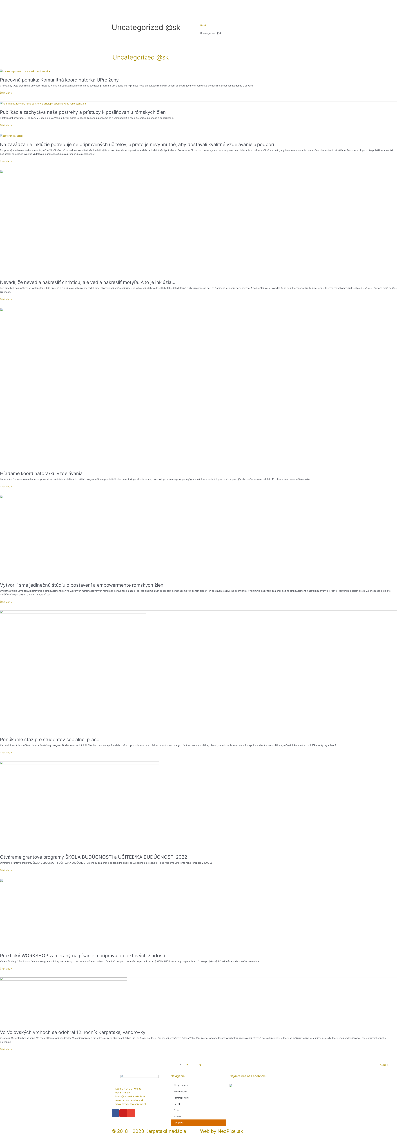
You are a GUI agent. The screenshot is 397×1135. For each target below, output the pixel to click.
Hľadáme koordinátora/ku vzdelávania (41, 473)
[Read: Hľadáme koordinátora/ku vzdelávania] (79, 387)
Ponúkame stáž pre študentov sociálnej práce (49, 739)
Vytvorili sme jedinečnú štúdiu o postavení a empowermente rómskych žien (81, 585)
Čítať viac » (6, 92)
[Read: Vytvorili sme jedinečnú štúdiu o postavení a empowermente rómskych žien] (79, 536)
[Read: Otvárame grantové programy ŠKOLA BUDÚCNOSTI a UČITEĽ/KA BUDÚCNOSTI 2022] (79, 805)
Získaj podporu (181, 1085)
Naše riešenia (180, 1091)
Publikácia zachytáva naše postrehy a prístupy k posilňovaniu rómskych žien (83, 112)
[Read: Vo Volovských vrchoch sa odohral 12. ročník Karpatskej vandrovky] (63, 1001)
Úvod (203, 25)
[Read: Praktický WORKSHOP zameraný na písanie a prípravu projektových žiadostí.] (79, 913)
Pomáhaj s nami (181, 1097)
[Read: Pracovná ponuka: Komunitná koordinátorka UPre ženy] (25, 71)
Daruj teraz (179, 1122)
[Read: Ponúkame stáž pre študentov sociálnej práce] (73, 671)
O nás (176, 1110)
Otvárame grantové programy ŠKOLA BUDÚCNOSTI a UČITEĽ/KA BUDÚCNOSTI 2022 (93, 857)
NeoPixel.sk (230, 1131)
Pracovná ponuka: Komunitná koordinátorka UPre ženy (59, 80)
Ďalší (384, 1065)
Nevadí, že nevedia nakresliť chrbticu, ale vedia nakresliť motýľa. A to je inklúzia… (87, 282)
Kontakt (177, 1116)
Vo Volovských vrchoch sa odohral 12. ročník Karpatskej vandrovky (72, 1032)
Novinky (177, 1104)
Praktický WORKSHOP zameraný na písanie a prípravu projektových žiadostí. (83, 955)
